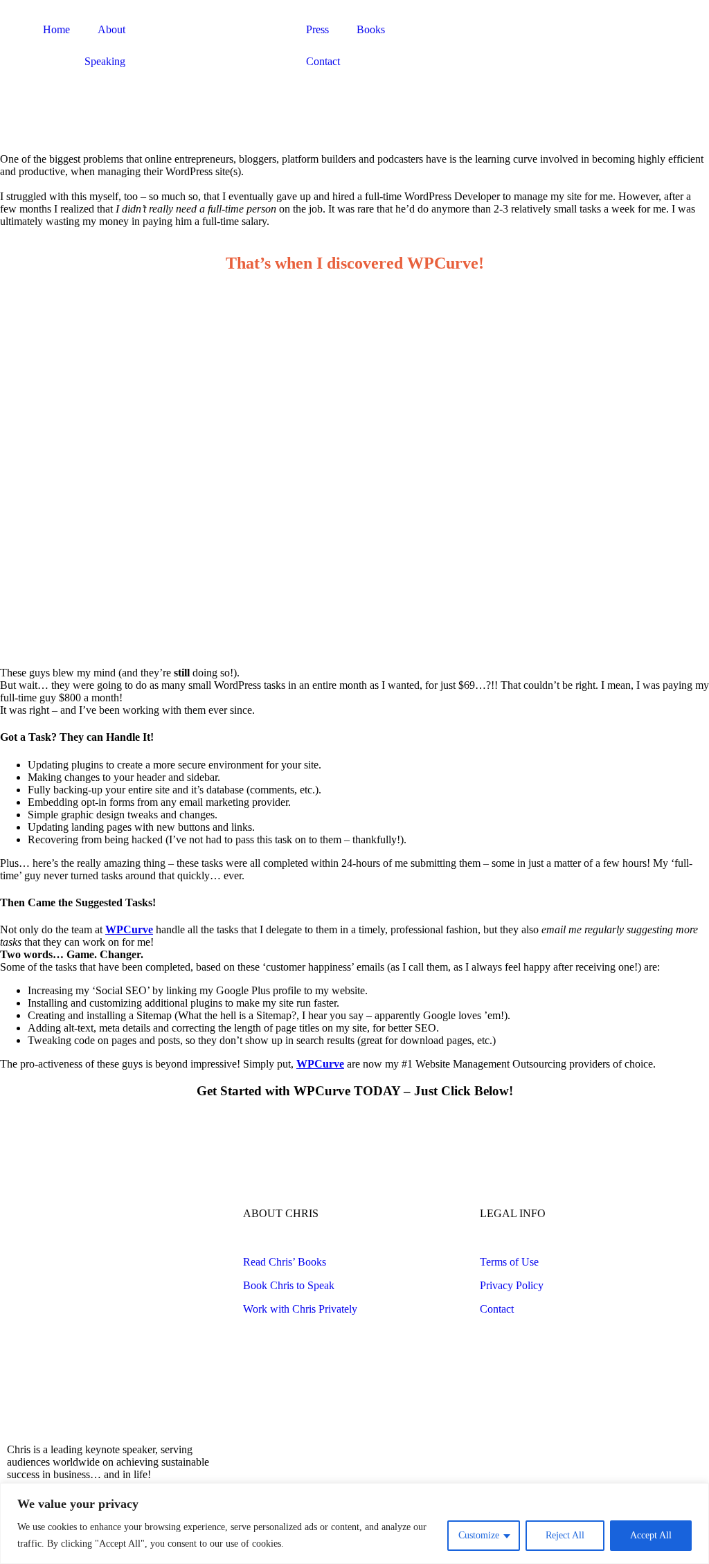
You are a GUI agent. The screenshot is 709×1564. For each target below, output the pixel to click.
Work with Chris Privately (300, 1309)
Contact (323, 61)
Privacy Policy (512, 1285)
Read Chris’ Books (284, 1262)
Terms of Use (509, 1262)
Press (317, 29)
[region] (354, 1523)
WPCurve (129, 929)
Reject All (565, 1535)
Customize (478, 1535)
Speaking (104, 61)
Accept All (651, 1535)
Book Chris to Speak (288, 1285)
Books (371, 29)
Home (56, 29)
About (111, 29)
